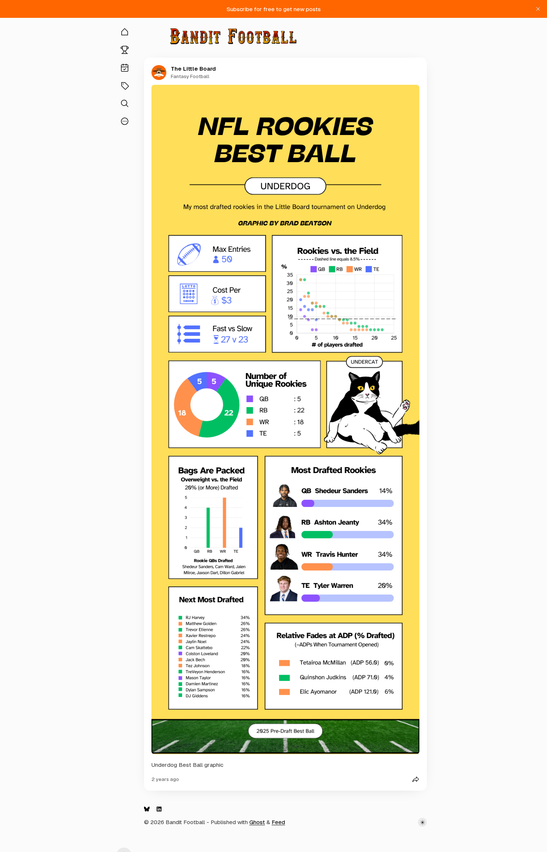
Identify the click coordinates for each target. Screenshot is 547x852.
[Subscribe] (124, 68)
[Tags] (124, 85)
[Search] (124, 103)
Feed (278, 822)
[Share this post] (415, 779)
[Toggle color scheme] (422, 822)
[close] (538, 9)
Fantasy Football (190, 76)
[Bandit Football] (233, 36)
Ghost (257, 822)
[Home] (124, 32)
